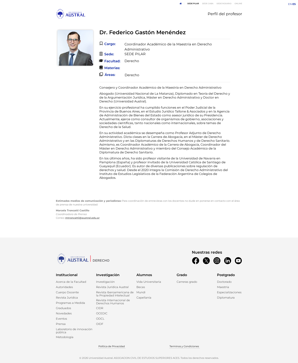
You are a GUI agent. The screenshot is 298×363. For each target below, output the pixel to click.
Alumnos (144, 275)
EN (290, 4)
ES (294, 4)
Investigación (108, 275)
